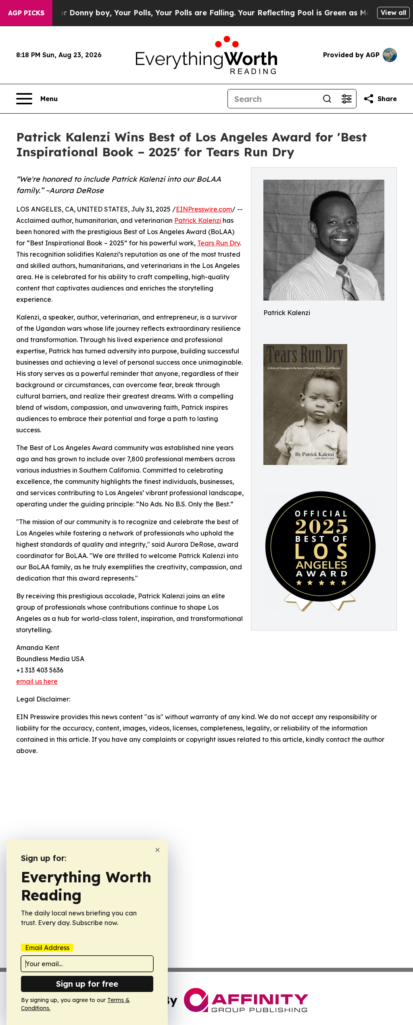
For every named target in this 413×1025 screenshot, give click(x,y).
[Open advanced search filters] (346, 98)
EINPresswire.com (204, 209)
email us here (37, 681)
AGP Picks (26, 13)
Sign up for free (87, 984)
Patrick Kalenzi (197, 220)
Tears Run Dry (218, 243)
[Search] (327, 98)
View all (393, 12)
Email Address (47, 948)
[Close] (157, 850)
